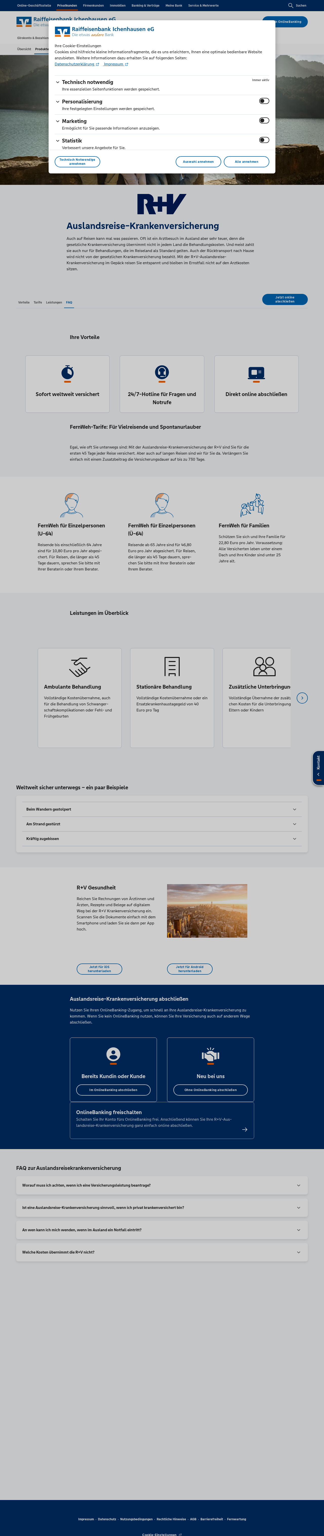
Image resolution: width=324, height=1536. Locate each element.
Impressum (113, 64)
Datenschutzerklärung (75, 64)
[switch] (264, 101)
